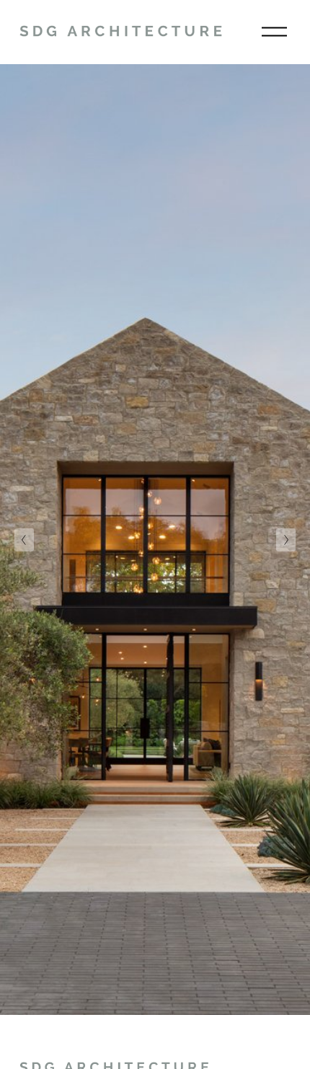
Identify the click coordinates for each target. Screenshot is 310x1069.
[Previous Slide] (24, 539)
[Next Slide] (286, 539)
